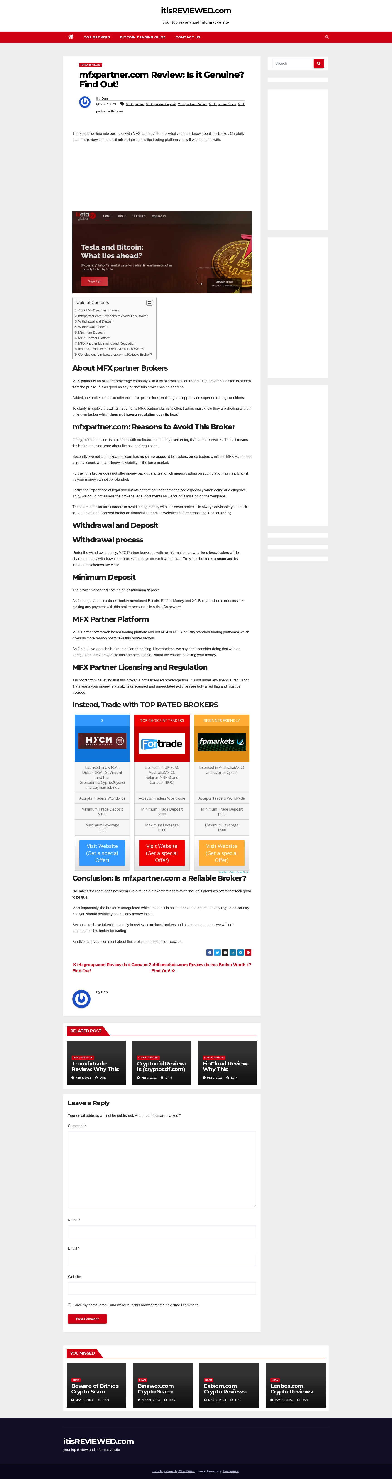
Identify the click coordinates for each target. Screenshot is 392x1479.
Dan (104, 98)
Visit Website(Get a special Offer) (102, 853)
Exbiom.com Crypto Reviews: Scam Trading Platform (225, 1394)
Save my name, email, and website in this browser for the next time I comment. (136, 1305)
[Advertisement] (162, 179)
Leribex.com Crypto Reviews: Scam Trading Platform (291, 1394)
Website (74, 1277)
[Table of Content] (149, 303)
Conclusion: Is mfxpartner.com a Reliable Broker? (115, 354)
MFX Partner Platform (94, 338)
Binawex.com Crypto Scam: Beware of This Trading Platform (161, 1394)
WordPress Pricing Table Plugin (234, 872)
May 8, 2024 (284, 1400)
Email (73, 1248)
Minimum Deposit (91, 332)
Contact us (188, 37)
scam (76, 1380)
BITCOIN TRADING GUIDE (143, 37)
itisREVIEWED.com (196, 10)
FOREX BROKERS (90, 65)
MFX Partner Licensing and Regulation (106, 343)
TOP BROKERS (97, 37)
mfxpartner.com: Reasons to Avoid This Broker (113, 316)
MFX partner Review (192, 104)
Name (74, 1220)
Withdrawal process (93, 327)
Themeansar (231, 1471)
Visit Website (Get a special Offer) (162, 853)
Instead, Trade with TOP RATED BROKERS (111, 349)
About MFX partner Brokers (99, 310)
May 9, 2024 (85, 1400)
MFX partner (135, 104)
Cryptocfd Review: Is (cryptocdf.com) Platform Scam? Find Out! (161, 1072)
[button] (327, 37)
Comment (77, 1126)
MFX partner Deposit (161, 104)
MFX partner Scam (222, 104)
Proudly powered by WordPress (173, 1471)
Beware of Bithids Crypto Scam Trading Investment (94, 1394)
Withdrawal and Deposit (95, 321)
